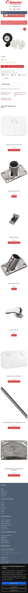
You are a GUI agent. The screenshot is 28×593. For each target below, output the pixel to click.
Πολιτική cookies (5, 528)
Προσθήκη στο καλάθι (16, 66)
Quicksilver (3, 508)
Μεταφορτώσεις (5, 541)
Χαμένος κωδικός (5, 542)
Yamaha (3, 504)
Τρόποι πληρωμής (5, 523)
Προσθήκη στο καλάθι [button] (14, 150)
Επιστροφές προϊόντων (6, 525)
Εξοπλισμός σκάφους (17, 21)
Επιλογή (14, 196)
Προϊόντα (3, 490)
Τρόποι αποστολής (5, 521)
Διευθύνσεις (4, 537)
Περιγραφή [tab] (6, 84)
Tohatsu (3, 509)
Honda (2, 511)
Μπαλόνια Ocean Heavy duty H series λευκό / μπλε (20, 94)
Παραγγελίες (4, 539)
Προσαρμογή (14, 587)
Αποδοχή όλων (14, 583)
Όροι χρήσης (4, 527)
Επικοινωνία (4, 496)
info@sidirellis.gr (4, 557)
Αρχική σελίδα (5, 21)
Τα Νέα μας (3, 494)
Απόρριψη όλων (14, 590)
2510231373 (16, 6)
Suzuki (2, 513)
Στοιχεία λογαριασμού (6, 535)
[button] (24, 29)
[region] (14, 578)
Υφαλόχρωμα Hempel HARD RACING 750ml (6, 99)
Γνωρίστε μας (4, 492)
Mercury (3, 506)
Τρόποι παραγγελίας (6, 520)
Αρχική (2, 488)
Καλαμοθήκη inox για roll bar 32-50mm (6, 93)
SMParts (3, 502)
